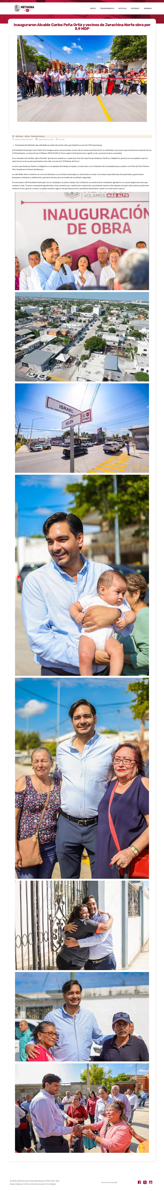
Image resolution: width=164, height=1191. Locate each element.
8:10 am (62, 139)
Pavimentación (38, 136)
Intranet (135, 8)
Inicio (93, 8)
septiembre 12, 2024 (46, 139)
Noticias (122, 8)
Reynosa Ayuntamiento (24, 139)
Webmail (148, 8)
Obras (27, 136)
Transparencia (107, 8)
